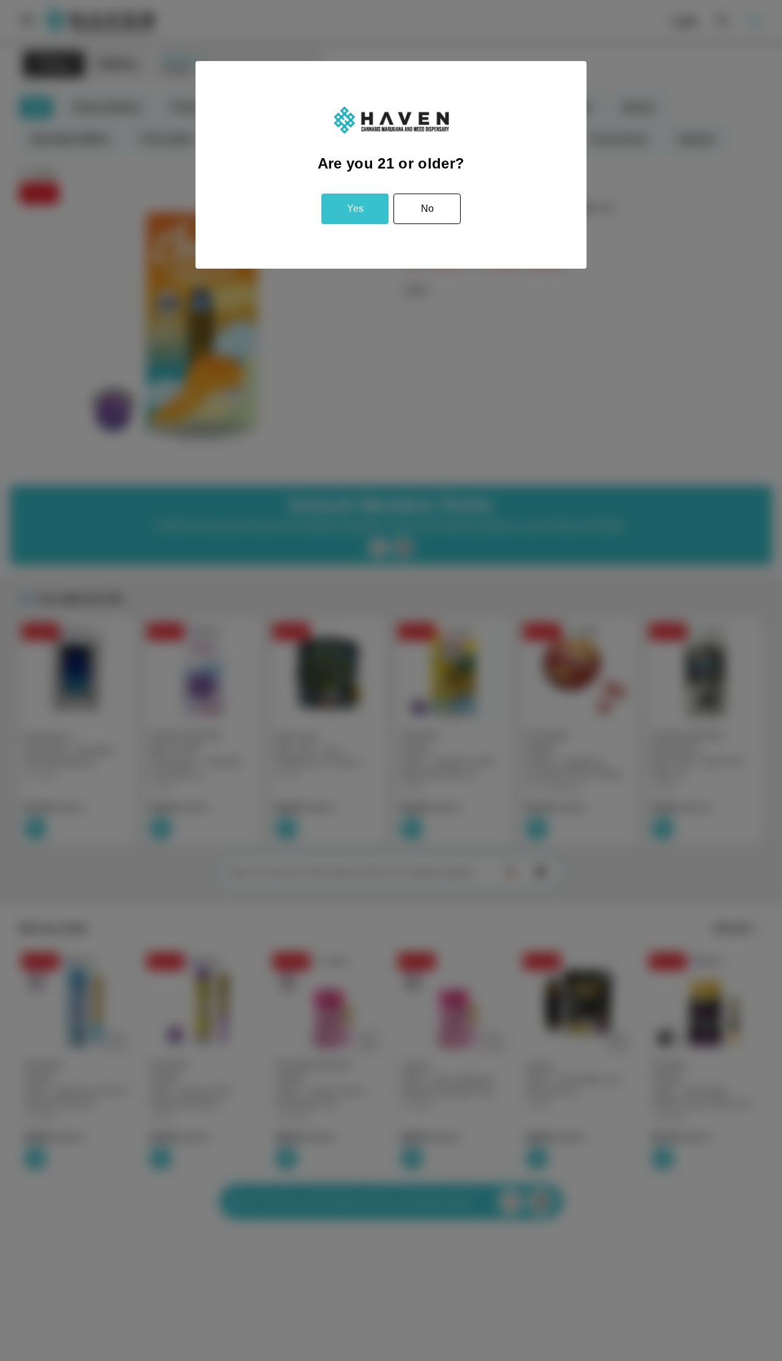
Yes (355, 208)
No (427, 208)
